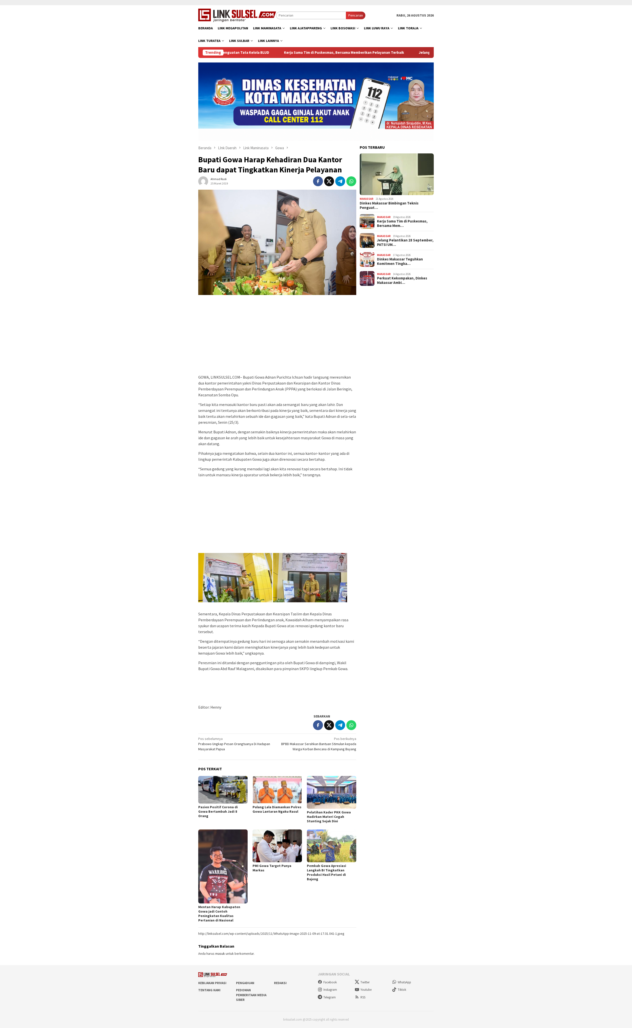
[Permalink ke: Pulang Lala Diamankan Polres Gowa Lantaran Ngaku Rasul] (277, 790)
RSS (362, 997)
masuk (220, 953)
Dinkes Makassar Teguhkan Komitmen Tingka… (400, 261)
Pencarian (355, 15)
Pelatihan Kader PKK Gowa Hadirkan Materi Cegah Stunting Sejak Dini (329, 816)
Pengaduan (245, 983)
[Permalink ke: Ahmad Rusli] (203, 181)
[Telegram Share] (340, 181)
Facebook (330, 982)
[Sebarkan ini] (318, 181)
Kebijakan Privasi (212, 983)
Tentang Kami (209, 990)
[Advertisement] (277, 337)
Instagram (330, 990)
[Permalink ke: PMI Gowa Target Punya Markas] (277, 845)
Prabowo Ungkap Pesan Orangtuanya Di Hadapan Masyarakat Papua (234, 743)
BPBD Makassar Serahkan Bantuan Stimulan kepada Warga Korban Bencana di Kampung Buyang (318, 743)
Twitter (365, 982)
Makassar (366, 199)
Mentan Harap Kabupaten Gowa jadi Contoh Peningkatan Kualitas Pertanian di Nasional (219, 913)
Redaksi (280, 983)
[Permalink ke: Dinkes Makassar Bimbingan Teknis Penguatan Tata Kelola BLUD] (397, 174)
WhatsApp (404, 982)
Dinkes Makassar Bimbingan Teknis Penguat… (389, 205)
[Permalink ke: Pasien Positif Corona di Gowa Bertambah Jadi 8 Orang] (223, 790)
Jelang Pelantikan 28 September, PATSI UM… (405, 242)
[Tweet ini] (329, 181)
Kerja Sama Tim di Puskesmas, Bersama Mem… (402, 223)
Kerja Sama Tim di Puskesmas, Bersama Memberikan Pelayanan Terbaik (298, 52)
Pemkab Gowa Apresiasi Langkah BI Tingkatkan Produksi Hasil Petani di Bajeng (326, 872)
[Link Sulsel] (237, 15)
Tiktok (402, 990)
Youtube (366, 990)
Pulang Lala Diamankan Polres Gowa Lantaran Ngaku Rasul (277, 809)
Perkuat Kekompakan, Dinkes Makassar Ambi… (402, 280)
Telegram (329, 997)
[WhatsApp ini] (351, 181)
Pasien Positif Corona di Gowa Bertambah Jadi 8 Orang (218, 811)
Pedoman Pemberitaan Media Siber (251, 995)
